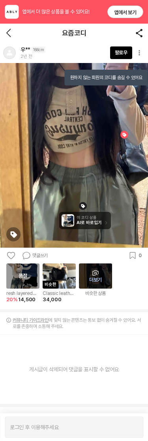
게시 (133, 427)
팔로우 (121, 53)
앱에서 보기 (125, 12)
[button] (9, 52)
